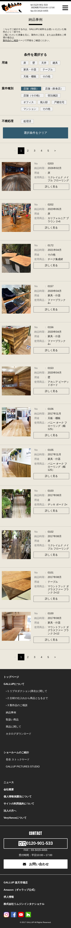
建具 (55, 62)
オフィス (28, 102)
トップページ (11, 676)
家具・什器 (29, 69)
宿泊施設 (53, 95)
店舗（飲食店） (54, 88)
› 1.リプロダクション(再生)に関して (26, 691)
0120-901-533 (40, 5)
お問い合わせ (39, 864)
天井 (43, 62)
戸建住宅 (59, 102)
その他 (46, 76)
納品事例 (11, 712)
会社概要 (9, 789)
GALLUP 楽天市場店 (16, 882)
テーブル (48, 69)
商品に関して (13, 726)
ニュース (9, 782)
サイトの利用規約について (19, 803)
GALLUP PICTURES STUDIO (23, 766)
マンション (29, 108)
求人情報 (9, 896)
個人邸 (44, 102)
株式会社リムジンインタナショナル (24, 903)
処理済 (27, 121)
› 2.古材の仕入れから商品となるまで (27, 698)
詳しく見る (51, 186)
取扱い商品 (12, 719)
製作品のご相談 (10, 40)
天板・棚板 (29, 76)
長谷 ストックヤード (17, 759)
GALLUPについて (14, 683)
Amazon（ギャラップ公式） (20, 889)
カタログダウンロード (18, 733)
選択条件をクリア (35, 132)
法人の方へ (10, 810)
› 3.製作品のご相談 (16, 705)
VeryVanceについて (15, 817)
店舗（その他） (32, 95)
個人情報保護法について (18, 796)
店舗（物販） (31, 88)
